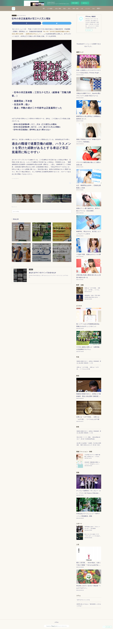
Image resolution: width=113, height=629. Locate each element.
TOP (44, 8)
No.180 (46, 31)
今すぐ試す (75, 3)
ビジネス (88, 8)
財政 (64, 8)
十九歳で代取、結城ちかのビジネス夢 (88, 254)
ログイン (85, 3)
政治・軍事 (58, 8)
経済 (69, 8)
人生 (82, 8)
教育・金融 (75, 8)
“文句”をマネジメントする (83, 599)
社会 (93, 8)
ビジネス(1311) (15, 178)
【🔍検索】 (50, 8)
